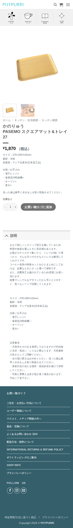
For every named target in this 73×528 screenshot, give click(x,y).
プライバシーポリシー (19, 473)
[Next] (64, 67)
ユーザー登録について (19, 410)
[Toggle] (6, 236)
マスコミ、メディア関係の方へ (24, 418)
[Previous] (8, 67)
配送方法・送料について (20, 442)
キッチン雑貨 (49, 120)
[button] (55, 4)
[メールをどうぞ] (24, 490)
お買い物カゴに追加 (38, 207)
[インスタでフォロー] (17, 490)
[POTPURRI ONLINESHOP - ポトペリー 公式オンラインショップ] (13, 4)
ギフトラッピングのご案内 (21, 457)
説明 (13, 236)
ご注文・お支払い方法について (24, 403)
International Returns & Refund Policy (35, 449)
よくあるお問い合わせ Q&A (22, 434)
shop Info (14, 465)
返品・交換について (18, 426)
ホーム (7, 120)
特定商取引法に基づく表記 (20, 517)
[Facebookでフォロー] (10, 490)
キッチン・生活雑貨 (26, 120)
